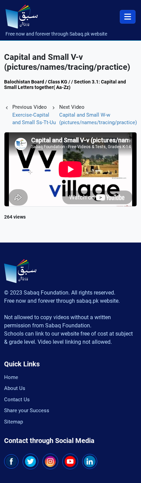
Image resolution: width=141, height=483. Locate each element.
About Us (14, 388)
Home (11, 377)
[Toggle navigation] (128, 17)
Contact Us (17, 399)
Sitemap (13, 422)
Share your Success (26, 410)
